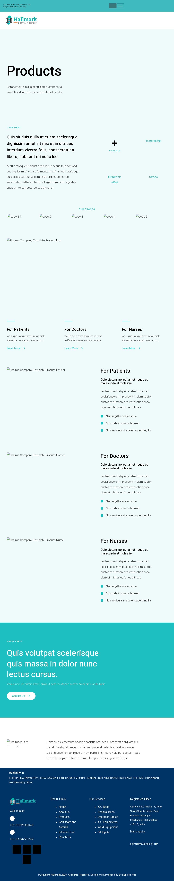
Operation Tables (108, 816)
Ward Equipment (108, 827)
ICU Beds (103, 806)
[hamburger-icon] (120, 5)
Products (64, 816)
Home (62, 806)
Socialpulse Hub (127, 874)
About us (64, 812)
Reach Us (65, 837)
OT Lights (103, 832)
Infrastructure (66, 832)
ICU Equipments (107, 822)
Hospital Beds (106, 812)
